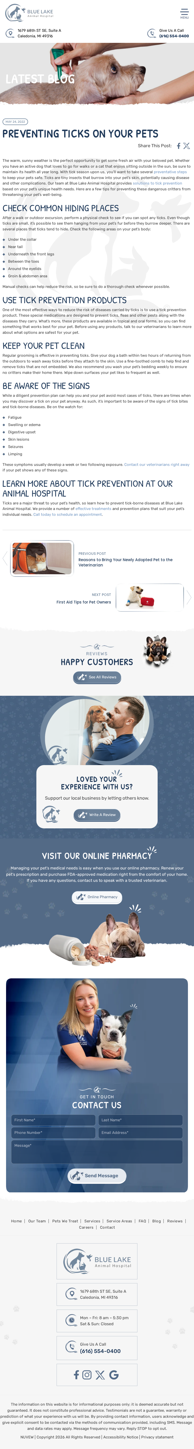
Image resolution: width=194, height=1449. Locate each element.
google (113, 1375)
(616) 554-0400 (174, 36)
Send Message (101, 1176)
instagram (86, 1375)
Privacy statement (157, 1437)
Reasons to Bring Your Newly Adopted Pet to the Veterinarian (126, 562)
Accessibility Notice (121, 1437)
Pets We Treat (65, 1221)
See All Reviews (102, 677)
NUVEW (27, 1437)
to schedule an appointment (76, 514)
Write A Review (102, 814)
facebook (179, 146)
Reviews (175, 1221)
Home (16, 1221)
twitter (186, 146)
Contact (107, 1227)
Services (92, 1221)
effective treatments (93, 508)
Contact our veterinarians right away (156, 464)
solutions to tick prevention (157, 183)
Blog (156, 1221)
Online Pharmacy (102, 897)
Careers (86, 1227)
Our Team (37, 1221)
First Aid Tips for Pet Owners (84, 602)
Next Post (101, 595)
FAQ (142, 1221)
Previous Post (92, 554)
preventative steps (170, 172)
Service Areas (119, 1221)
